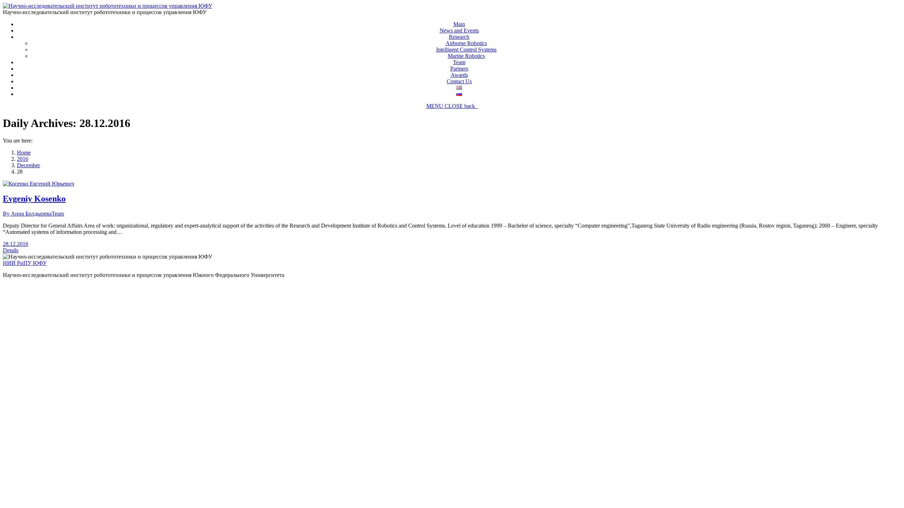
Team (58, 214)
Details (10, 250)
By (27, 214)
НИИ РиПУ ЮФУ (25, 263)
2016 (22, 159)
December (28, 165)
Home (24, 153)
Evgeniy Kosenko (34, 198)
